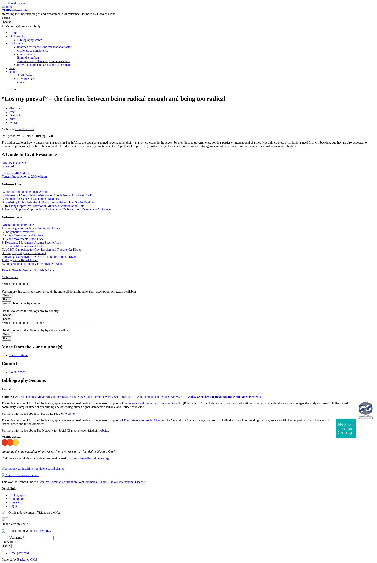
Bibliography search (29, 40)
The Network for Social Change (144, 420)
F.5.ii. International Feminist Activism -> (160, 396)
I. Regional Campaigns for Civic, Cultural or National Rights (39, 256)
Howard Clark (26, 78)
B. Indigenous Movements (18, 232)
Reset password (19, 553)
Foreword (8, 166)
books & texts (18, 43)
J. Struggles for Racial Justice (20, 260)
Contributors (17, 498)
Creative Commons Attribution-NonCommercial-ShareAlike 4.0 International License (92, 482)
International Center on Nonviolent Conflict (155, 403)
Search (6, 17)
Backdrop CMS (27, 559)
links (12, 68)
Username (16, 537)
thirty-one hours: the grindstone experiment (43, 64)
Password (9, 541)
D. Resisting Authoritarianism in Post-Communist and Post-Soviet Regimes (48, 202)
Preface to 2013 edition (16, 173)
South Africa (17, 372)
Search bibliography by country (21, 303)
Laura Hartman (24, 129)
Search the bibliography (16, 283)
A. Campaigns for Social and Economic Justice (31, 228)
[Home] (7, 6)
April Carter (24, 75)
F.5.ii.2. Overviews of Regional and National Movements (223, 396)
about (12, 71)
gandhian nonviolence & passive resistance (43, 61)
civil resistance (26, 54)
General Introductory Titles (18, 224)
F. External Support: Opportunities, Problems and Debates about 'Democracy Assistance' (56, 209)
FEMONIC (43, 530)
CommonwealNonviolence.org (89, 458)
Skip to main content (14, 3)
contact (21, 82)
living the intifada (28, 57)
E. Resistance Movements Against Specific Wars (32, 242)
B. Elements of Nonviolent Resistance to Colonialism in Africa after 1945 (47, 195)
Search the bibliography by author (23, 322)
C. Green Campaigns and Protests (22, 235)
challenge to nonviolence (32, 50)
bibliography (17, 36)
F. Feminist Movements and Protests (24, 246)
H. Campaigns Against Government (24, 253)
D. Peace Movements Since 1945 (22, 239)
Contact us (16, 502)
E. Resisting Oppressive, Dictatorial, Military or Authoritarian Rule (43, 206)
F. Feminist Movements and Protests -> (47, 396)
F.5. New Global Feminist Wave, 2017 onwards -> (103, 396)
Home (13, 32)
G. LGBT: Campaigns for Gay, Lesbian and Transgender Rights (41, 249)
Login (13, 506)
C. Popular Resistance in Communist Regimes (30, 198)
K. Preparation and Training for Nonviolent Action (33, 263)
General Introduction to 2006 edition (24, 176)
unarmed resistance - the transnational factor (44, 47)
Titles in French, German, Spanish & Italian (28, 270)
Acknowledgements (14, 162)
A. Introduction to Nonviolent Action (25, 191)
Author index (10, 277)
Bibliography (17, 495)
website (70, 413)
